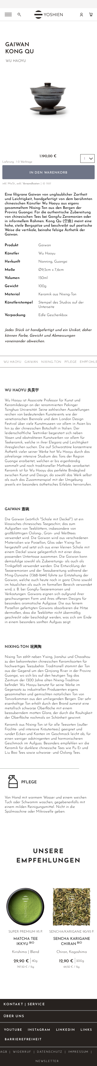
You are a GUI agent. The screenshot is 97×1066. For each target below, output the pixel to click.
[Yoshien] (48, 14)
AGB (3, 1052)
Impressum (78, 1052)
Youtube (13, 1029)
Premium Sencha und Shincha (32, 2)
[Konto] (81, 14)
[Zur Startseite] (8, 33)
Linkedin (65, 1029)
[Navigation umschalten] (8, 15)
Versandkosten (31, 183)
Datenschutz (49, 1052)
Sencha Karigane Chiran (71, 941)
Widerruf (22, 1052)
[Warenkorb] (91, 14)
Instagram (39, 1029)
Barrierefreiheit (23, 1039)
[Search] (19, 14)
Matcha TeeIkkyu (25, 941)
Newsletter (47, 1061)
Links (86, 1029)
